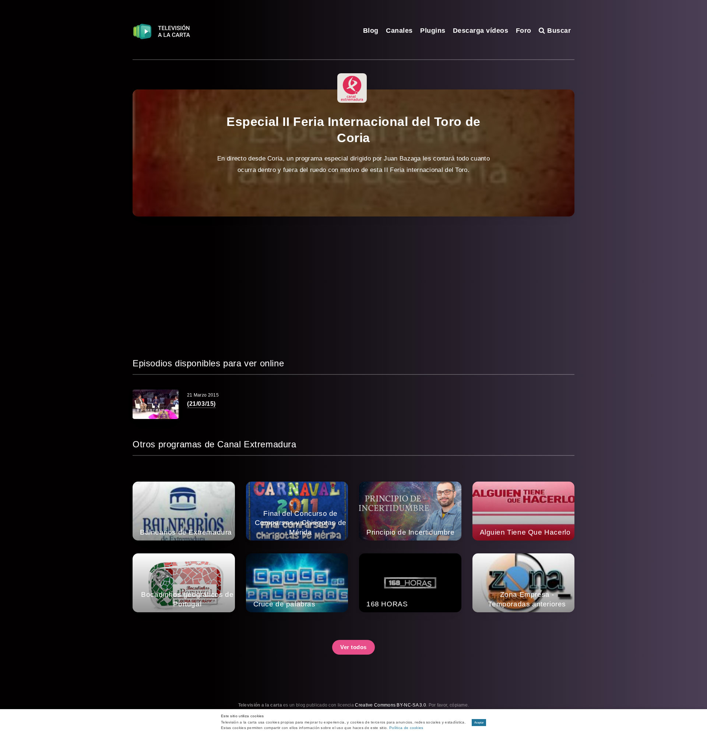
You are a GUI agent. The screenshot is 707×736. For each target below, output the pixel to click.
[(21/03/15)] (156, 404)
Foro (523, 30)
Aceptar (479, 722)
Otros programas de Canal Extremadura (214, 444)
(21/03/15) (201, 404)
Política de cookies (406, 728)
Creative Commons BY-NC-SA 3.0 (390, 705)
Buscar (558, 30)
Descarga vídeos (481, 30)
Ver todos (353, 647)
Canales (399, 30)
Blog (371, 30)
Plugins (433, 30)
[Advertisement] (353, 286)
